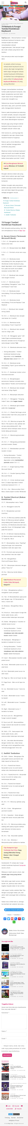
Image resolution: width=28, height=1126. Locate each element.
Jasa (12, 1064)
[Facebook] (5, 918)
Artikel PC (11, 23)
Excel (15, 23)
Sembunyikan (14, 198)
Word (7, 24)
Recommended (5, 1061)
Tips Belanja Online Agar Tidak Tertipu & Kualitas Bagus (16, 993)
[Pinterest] (19, 918)
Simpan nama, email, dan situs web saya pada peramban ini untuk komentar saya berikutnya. (14, 1048)
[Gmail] (12, 918)
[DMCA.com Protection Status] (14, 1114)
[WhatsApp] (14, 922)
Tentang (7, 1117)
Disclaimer (20, 1117)
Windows (3, 24)
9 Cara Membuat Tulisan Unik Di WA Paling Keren (18, 1096)
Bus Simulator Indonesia (16, 1083)
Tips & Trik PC (6, 23)
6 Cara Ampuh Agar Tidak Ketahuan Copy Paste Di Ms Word (17, 984)
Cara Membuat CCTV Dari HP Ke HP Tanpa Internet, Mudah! (18, 1076)
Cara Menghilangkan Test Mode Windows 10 (17, 956)
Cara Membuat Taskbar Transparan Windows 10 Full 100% (17, 974)
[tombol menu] (3, 2)
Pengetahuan (20, 23)
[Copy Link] (15, 918)
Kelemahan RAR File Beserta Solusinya (17, 964)
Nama (4, 1031)
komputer (23, 865)
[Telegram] (23, 918)
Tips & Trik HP (14, 1074)
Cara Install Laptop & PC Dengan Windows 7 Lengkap (17, 947)
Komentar (5, 1012)
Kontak (13, 1117)
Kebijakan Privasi (14, 1120)
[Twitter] (8, 918)
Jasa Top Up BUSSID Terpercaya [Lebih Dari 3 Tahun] (16, 1067)
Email (4, 1038)
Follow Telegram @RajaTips (14, 910)
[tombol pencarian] (25, 2)
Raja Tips (22, 230)
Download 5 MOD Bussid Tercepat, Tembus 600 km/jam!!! (16, 1087)
